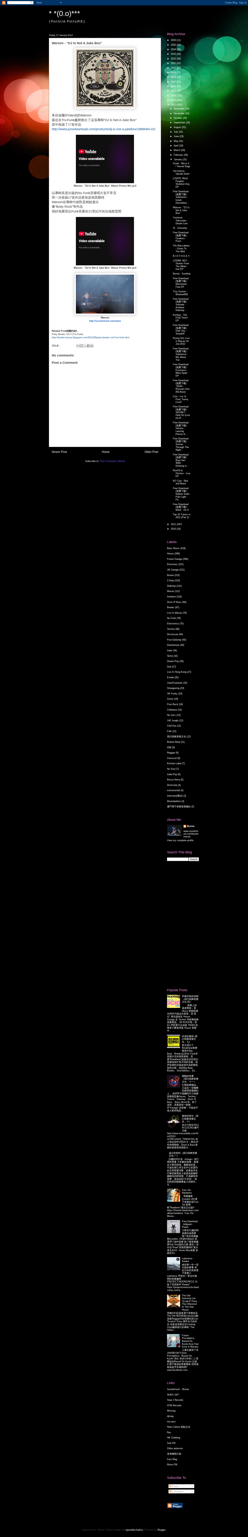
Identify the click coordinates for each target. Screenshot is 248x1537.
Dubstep (171, 586)
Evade (170, 677)
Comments (177, 1491)
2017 (174, 81)
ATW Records (174, 1405)
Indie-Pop (172, 774)
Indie (169, 650)
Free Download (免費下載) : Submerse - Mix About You (180, 354)
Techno (171, 629)
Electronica (173, 623)
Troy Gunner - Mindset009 (180, 293)
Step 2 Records (175, 1400)
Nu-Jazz (171, 715)
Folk (169, 731)
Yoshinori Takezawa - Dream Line (180, 220)
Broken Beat (173, 742)
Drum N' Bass (174, 602)
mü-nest (171, 1421)
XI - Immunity (180, 228)
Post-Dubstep (174, 639)
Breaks (170, 607)
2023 (174, 54)
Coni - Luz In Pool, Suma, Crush (181, 399)
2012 (174, 104)
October (178, 118)
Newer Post (59, 451)
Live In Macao (174, 612)
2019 (174, 72)
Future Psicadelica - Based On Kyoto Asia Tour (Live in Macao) (190, 1341)
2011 (174, 524)
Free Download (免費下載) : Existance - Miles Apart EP (180, 370)
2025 (174, 44)
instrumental (173, 790)
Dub (169, 666)
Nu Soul (171, 768)
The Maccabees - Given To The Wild (181, 248)
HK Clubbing (173, 1437)
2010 (174, 528)
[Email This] (78, 346)
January (178, 159)
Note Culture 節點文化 (178, 1427)
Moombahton (174, 801)
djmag (170, 1416)
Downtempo (173, 645)
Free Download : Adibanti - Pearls (190, 1224)
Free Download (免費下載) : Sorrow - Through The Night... (181, 444)
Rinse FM (172, 1464)
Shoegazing (173, 688)
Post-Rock (172, 704)
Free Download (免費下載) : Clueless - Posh (180, 236)
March (177, 150)
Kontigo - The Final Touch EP (180, 318)
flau (169, 1432)
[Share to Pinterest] (92, 346)
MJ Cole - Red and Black (180, 482)
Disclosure (172, 634)
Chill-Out (171, 725)
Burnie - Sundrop (181, 273)
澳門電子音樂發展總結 (179, 806)
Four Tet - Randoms (187, 1191)
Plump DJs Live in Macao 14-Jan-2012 (181, 341)
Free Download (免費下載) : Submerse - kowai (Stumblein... (181, 197)
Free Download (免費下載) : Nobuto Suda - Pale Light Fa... (182, 494)
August (178, 127)
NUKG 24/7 (173, 1394)
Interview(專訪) (175, 795)
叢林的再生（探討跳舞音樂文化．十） (190, 1119)
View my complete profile (180, 840)
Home (106, 451)
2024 (174, 49)
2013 (174, 100)
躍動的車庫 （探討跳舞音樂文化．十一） (190, 1079)
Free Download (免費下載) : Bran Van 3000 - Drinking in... (181, 460)
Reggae (171, 752)
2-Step (170, 580)
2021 (174, 63)
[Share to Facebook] (88, 346)
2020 (174, 67)
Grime (170, 698)
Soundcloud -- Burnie (178, 1389)
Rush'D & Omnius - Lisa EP (181, 473)
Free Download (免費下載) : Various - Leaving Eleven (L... (180, 428)
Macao (170, 591)
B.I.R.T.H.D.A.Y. (181, 256)
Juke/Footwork (174, 682)
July (176, 131)
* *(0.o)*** (64, 13)
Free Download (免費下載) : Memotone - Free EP (180, 282)
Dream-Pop (173, 661)
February (179, 154)
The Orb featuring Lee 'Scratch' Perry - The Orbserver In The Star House (190, 1302)
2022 (174, 58)
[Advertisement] (181, 924)
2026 (174, 40)
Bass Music (173, 548)
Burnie (170, 575)
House (170, 553)
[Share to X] (85, 346)
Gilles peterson (175, 1448)
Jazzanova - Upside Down (181, 172)
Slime (170, 656)
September (180, 122)
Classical (172, 758)
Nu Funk (171, 618)
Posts (174, 1486)
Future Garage (174, 559)
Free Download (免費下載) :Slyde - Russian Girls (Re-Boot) (181, 386)
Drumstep (172, 785)
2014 (174, 95)
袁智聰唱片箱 (174, 1453)
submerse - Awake (188, 1260)
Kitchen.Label (174, 763)
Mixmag (171, 1410)
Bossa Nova (173, 779)
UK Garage (173, 569)
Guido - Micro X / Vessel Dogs (181, 165)
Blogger (161, 1529)
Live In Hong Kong (176, 672)
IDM (169, 747)
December (179, 108)
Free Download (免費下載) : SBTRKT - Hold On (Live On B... (181, 412)
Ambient (171, 596)
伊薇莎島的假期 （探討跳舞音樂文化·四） (190, 999)
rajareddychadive (134, 1529)
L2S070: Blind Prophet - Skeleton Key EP (181, 182)
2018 (174, 77)
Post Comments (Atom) (112, 461)
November (179, 113)
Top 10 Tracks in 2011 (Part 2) (181, 516)
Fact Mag (172, 1459)
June (177, 136)
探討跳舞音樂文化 (176, 736)
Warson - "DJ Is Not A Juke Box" (181, 210)
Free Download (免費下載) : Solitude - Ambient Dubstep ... (180, 305)
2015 (174, 90)
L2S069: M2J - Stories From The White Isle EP (181, 264)
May (176, 141)
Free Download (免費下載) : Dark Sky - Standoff (180, 329)
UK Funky (172, 693)
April (176, 145)
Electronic (172, 564)
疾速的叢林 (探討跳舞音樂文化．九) (190, 1039)
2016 (174, 86)
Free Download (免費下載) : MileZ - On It (181, 507)
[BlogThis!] (81, 346)
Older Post (151, 451)
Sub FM (171, 1443)
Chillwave (172, 709)
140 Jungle (172, 720)
